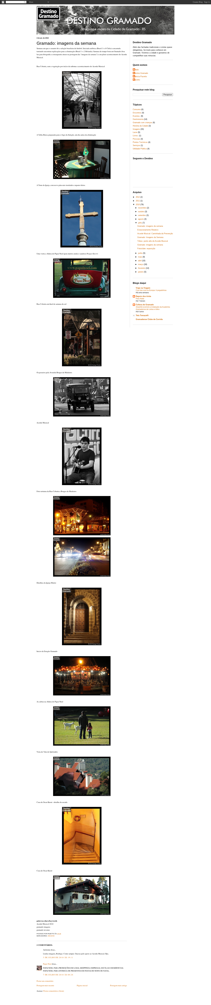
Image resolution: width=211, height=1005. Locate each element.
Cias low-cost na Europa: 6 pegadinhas (151, 290)
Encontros (137, 113)
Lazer (135, 132)
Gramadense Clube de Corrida (149, 319)
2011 (138, 201)
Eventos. (136, 116)
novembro (142, 208)
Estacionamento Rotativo (147, 230)
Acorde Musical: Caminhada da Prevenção (155, 233)
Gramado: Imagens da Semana (150, 237)
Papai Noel (47, 964)
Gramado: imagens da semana (66, 43)
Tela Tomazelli (142, 315)
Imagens (51, 936)
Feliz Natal (140, 299)
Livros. (135, 136)
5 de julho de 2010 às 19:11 (58, 957)
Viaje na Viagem (143, 288)
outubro (141, 211)
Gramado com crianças (142, 122)
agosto (141, 219)
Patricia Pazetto (140, 76)
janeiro (141, 272)
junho (140, 253)
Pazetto (136, 80)
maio (140, 257)
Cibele (136, 70)
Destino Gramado (140, 73)
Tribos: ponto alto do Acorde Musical (152, 241)
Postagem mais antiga (118, 985)
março (141, 264)
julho (140, 223)
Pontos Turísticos (140, 142)
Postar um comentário (45, 981)
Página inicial (82, 985)
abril (140, 261)
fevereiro (142, 268)
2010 (138, 204)
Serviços (136, 145)
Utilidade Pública (140, 149)
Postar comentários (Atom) (53, 991)
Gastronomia (138, 119)
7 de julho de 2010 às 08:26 (58, 974)
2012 (138, 197)
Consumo (137, 109)
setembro (142, 215)
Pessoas (136, 139)
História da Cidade (140, 126)
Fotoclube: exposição (146, 248)
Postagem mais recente (45, 985)
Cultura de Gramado (145, 305)
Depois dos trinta (143, 296)
